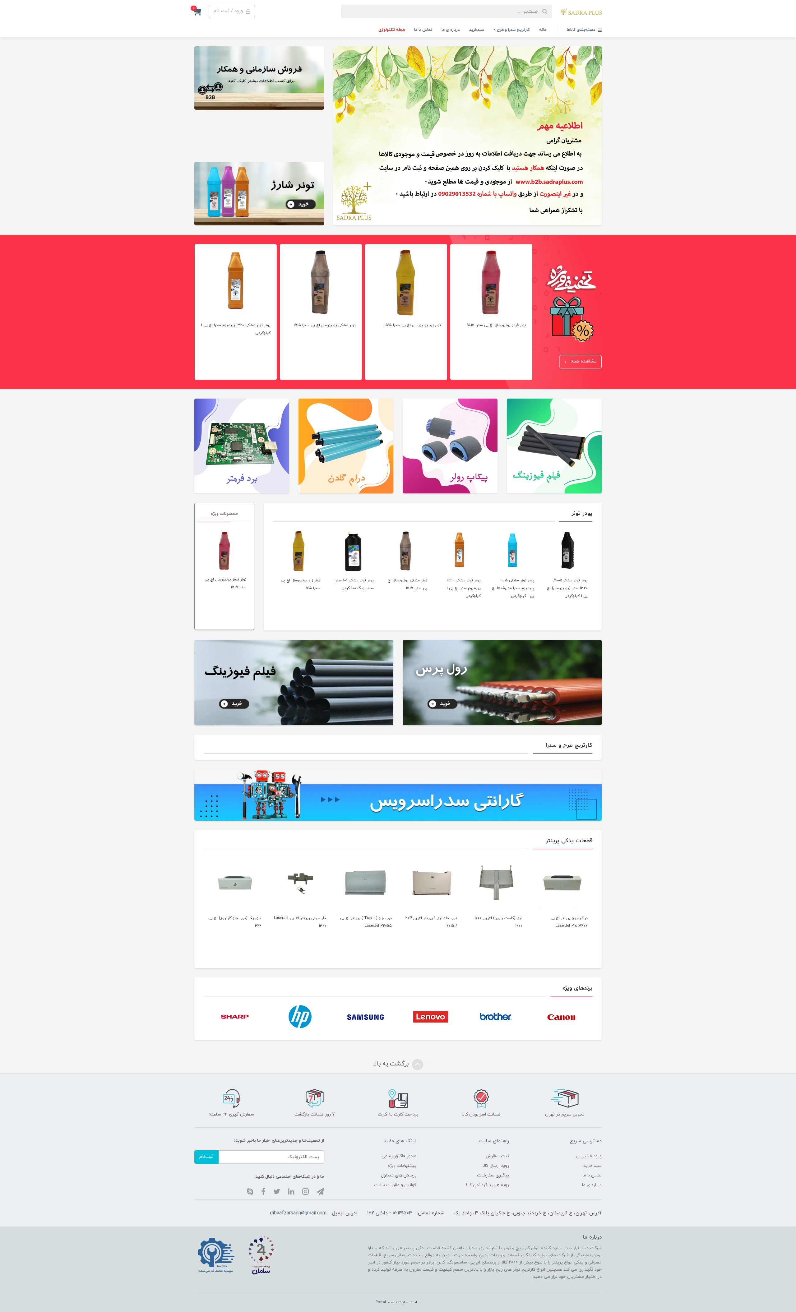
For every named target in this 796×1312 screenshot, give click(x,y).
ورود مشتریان (589, 1156)
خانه (543, 30)
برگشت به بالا (391, 1064)
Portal (381, 1302)
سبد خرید (592, 1166)
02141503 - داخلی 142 (389, 1213)
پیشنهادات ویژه (402, 1166)
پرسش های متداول (398, 1175)
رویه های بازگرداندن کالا (487, 1185)
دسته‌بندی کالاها (581, 30)
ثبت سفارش (497, 1156)
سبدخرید (476, 30)
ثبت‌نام (206, 1156)
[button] (232, 11)
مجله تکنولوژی (391, 30)
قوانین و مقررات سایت (395, 1185)
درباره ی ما (451, 30)
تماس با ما (423, 30)
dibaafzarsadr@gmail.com (298, 1213)
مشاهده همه (583, 361)
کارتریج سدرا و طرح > (511, 30)
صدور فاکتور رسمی (399, 1156)
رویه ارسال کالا (495, 1166)
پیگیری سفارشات (493, 1175)
